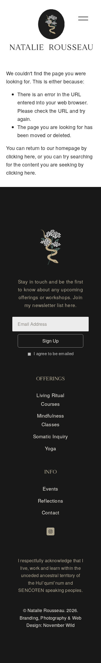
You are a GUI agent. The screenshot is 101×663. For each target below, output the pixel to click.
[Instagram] (50, 531)
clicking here (20, 156)
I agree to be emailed (54, 353)
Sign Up (50, 341)
